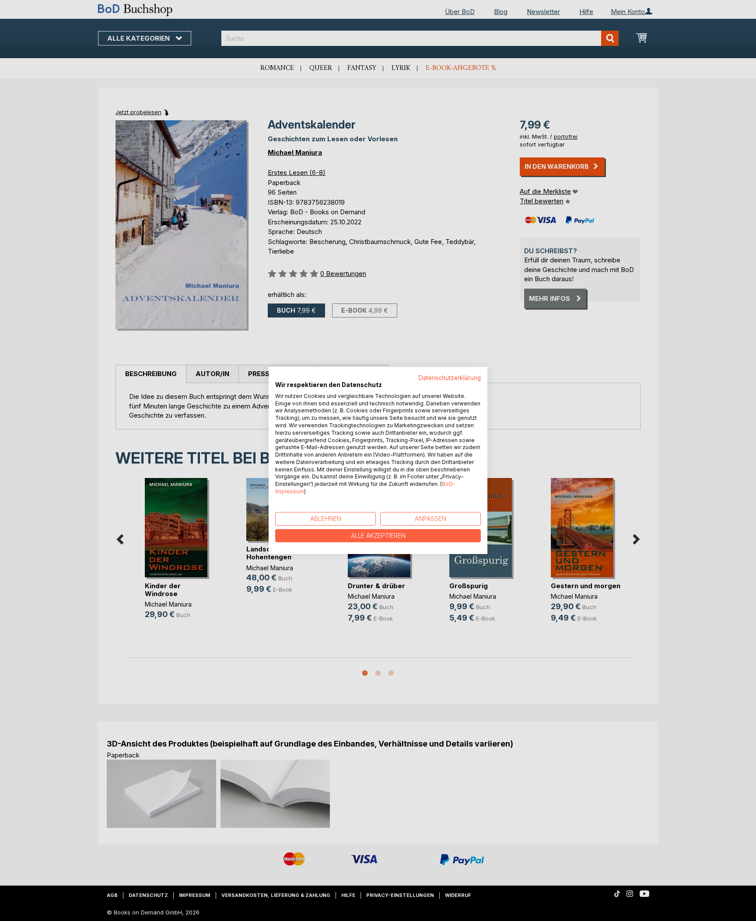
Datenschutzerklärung (450, 377)
